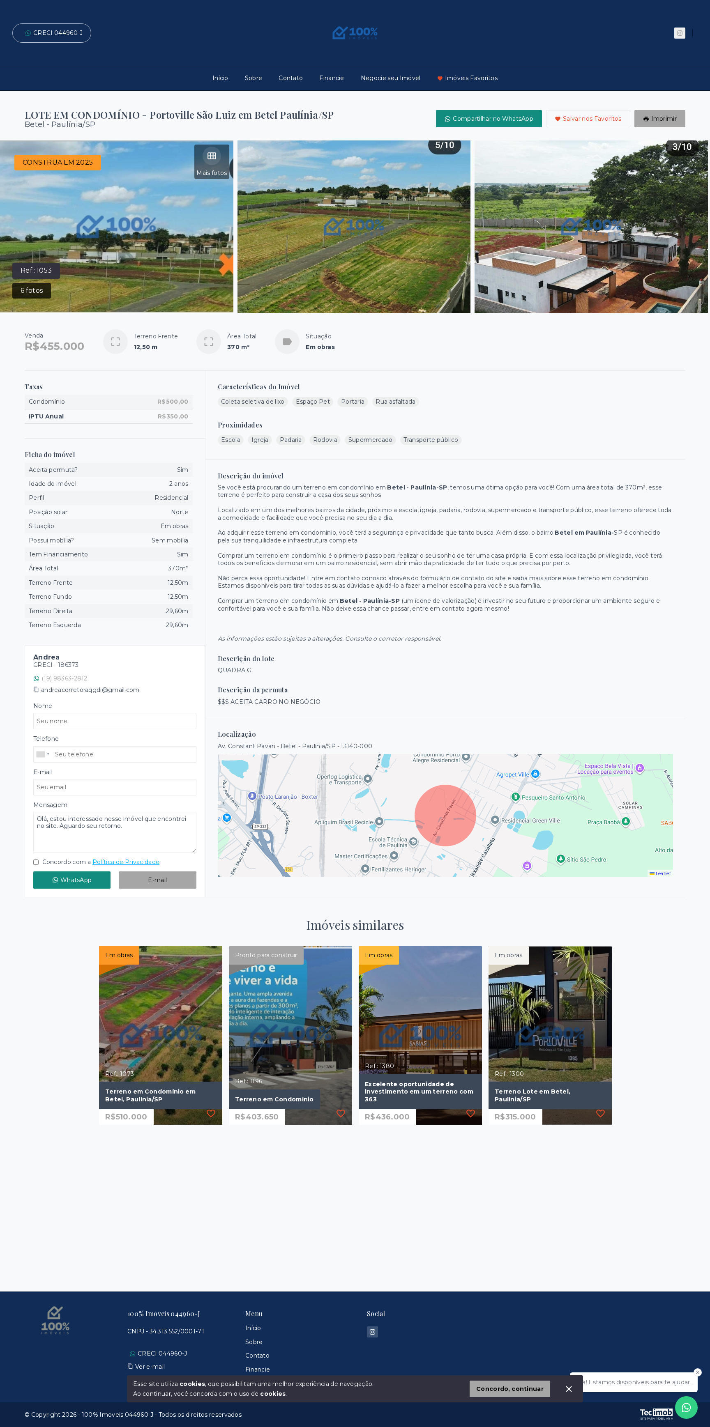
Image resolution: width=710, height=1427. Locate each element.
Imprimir (664, 118)
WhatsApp (76, 880)
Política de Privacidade (125, 862)
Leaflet (663, 873)
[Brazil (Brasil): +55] (43, 754)
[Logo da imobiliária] (55, 1346)
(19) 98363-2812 (64, 678)
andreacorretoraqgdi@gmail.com (90, 690)
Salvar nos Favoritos (592, 118)
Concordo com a (100, 862)
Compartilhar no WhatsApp (493, 118)
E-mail (157, 880)
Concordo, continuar (510, 1389)
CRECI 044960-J (58, 33)
